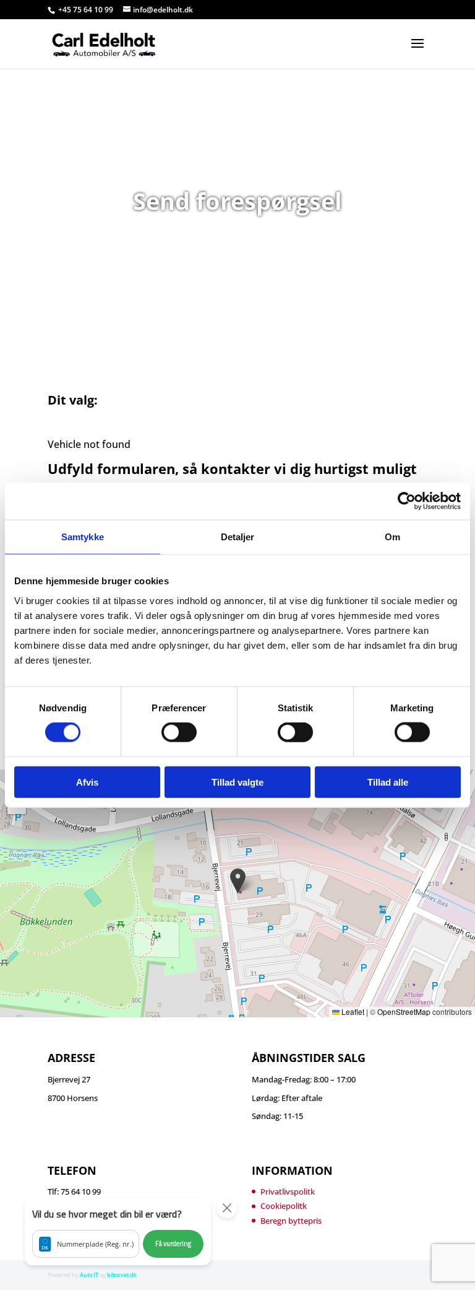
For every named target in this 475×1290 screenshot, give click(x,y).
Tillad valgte (237, 781)
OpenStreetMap (403, 1011)
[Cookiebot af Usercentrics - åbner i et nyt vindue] (407, 501)
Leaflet (352, 1011)
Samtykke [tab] (82, 537)
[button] (238, 880)
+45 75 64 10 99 (86, 9)
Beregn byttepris (291, 1220)
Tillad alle (387, 781)
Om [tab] (392, 537)
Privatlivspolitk (287, 1191)
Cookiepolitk (283, 1205)
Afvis (87, 781)
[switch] (179, 732)
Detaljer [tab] (238, 537)
